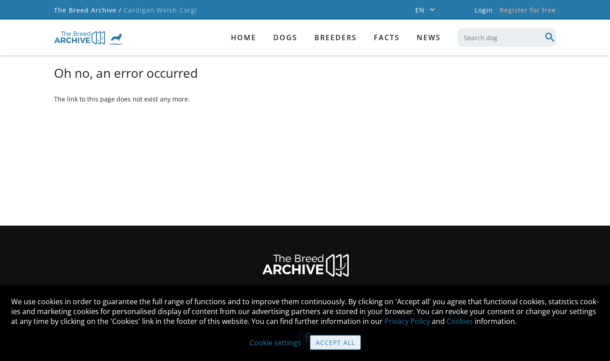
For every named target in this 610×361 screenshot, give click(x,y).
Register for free (528, 10)
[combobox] (507, 37)
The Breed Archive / (87, 10)
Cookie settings (275, 343)
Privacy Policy (407, 321)
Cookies (460, 321)
